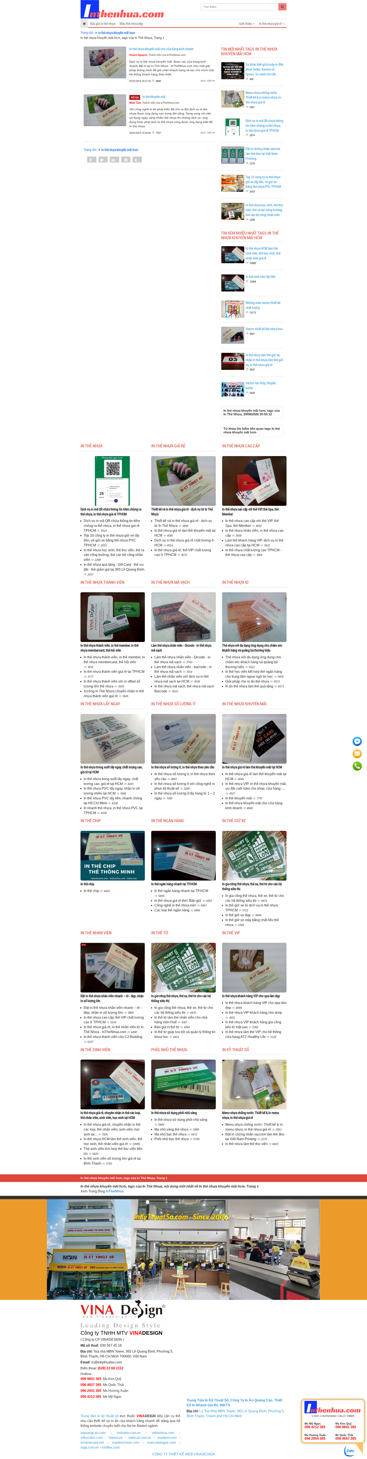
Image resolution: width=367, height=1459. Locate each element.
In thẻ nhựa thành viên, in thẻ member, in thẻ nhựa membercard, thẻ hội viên (109, 647)
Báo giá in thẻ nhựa (102, 23)
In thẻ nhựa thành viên (102, 582)
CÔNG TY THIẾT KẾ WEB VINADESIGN (183, 1454)
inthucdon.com (91, 1437)
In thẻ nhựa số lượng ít (173, 703)
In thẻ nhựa (91, 445)
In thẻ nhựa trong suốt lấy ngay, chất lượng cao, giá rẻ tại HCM (111, 769)
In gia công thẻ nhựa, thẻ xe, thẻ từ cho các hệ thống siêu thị (252, 886)
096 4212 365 (90, 1396)
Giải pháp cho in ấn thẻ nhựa (247, 681)
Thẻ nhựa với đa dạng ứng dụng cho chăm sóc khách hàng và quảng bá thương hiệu (252, 647)
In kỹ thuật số (235, 1049)
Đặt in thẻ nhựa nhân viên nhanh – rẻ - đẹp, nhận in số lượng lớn (112, 998)
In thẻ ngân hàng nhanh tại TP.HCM (174, 884)
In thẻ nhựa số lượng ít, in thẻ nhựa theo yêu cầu (182, 767)
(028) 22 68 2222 (110, 1368)
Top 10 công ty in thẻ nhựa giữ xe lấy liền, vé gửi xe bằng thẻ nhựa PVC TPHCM (263, 182)
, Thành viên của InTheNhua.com (157, 55)
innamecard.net (92, 1442)
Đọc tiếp (206, 81)
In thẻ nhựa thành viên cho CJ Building (113, 1037)
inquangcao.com (93, 1433)
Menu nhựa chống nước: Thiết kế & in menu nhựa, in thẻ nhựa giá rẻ (263, 97)
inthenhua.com (163, 1433)
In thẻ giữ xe (234, 820)
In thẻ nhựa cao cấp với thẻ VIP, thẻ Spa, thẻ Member (250, 511)
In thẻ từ (159, 932)
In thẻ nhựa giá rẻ (168, 445)
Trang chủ (86, 32)
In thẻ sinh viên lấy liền (260, 276)
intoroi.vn (116, 1437)
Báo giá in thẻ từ (167, 1027)
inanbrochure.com (125, 1442)
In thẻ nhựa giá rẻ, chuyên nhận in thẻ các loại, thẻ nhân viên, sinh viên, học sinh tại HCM (110, 1115)
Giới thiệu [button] (246, 23)
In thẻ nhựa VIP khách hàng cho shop (253, 1012)
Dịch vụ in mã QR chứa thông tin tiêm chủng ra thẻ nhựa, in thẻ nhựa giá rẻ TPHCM (264, 125)
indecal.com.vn (139, 1437)
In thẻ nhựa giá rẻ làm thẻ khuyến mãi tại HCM (252, 767)
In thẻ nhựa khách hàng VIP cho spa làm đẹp (251, 996)
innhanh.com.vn (129, 1433)
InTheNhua (115, 1191)
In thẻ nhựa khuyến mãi (244, 703)
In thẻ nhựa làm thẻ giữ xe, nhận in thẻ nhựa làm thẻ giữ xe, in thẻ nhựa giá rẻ (264, 360)
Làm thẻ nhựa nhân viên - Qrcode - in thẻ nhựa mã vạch (181, 647)
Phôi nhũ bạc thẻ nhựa (172, 1139)
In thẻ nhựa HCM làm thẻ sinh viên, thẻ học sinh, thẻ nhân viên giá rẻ (263, 253)
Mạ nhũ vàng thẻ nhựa (171, 1129)
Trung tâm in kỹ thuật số (99, 1416)
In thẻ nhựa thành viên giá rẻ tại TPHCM (114, 671)
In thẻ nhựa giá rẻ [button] (270, 23)
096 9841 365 (90, 1379)
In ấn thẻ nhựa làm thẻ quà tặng (249, 686)
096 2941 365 (90, 1391)
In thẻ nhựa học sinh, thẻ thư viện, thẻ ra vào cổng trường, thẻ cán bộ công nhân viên (264, 210)
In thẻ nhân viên (96, 932)
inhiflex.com (111, 1447)
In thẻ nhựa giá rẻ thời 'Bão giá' (178, 900)
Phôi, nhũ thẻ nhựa (169, 1049)
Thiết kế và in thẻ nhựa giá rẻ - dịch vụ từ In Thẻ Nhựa (182, 511)
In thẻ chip (90, 820)
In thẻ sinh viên (95, 1049)
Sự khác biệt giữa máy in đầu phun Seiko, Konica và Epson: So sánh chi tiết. (264, 69)
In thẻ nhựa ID (235, 582)
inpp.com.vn (89, 1447)
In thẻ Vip (231, 932)
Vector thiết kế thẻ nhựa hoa (264, 329)
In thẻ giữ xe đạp (238, 915)
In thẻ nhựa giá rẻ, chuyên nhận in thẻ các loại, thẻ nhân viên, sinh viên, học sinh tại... (112, 1129)
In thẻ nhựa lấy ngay (100, 703)
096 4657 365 (90, 1385)
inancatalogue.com (161, 1442)
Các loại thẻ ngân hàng (172, 910)
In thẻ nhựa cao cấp (241, 445)
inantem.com (167, 1437)
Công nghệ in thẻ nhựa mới (175, 905)
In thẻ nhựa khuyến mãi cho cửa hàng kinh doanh (161, 49)
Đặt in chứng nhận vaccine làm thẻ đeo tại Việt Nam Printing (263, 153)
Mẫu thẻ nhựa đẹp (131, 23)
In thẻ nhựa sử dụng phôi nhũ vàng (174, 1112)
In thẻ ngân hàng (167, 820)
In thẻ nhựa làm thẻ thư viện (246, 1144)
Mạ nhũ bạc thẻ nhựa (170, 1134)
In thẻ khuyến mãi (153, 96)
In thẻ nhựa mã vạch (170, 582)
